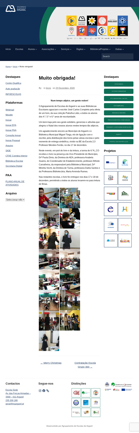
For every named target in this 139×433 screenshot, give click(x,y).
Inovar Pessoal (13, 140)
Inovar (9, 120)
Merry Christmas (50, 363)
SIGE (8, 151)
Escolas (19, 49)
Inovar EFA (11, 125)
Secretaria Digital (14, 166)
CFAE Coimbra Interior (16, 156)
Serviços (65, 49)
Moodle (9, 115)
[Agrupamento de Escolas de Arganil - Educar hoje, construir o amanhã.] (16, 8)
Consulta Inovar (13, 135)
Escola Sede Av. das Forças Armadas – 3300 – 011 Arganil (18, 393)
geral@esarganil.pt (15, 404)
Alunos (31, 49)
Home (8, 66)
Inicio (15, 66)
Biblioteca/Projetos (99, 49)
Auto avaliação (13, 89)
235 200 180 (12, 400)
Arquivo (9, 145)
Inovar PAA (11, 130)
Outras (118, 49)
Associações (48, 49)
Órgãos (79, 49)
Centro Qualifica (13, 83)
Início (8, 49)
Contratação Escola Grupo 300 (85, 365)
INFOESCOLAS (13, 94)
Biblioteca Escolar (14, 161)
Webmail (10, 110)
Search (130, 56)
